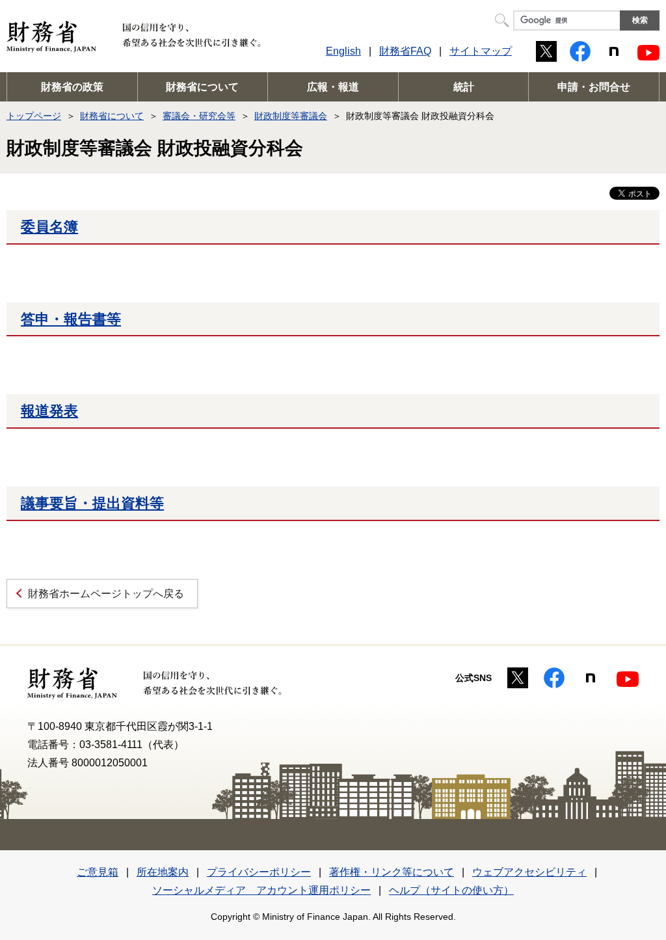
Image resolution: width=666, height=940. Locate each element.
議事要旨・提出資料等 (92, 503)
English (343, 51)
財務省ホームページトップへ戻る (106, 593)
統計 (463, 86)
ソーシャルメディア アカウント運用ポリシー (261, 890)
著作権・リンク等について (391, 872)
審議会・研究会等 (199, 116)
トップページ (34, 116)
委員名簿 (49, 227)
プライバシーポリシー (259, 872)
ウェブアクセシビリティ (529, 872)
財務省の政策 (72, 86)
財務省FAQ (405, 51)
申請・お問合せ (593, 86)
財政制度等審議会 (290, 116)
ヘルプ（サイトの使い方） (451, 890)
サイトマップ (480, 51)
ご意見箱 (97, 872)
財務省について (202, 86)
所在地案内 (163, 872)
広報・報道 (333, 86)
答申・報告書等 (71, 319)
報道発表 (49, 411)
